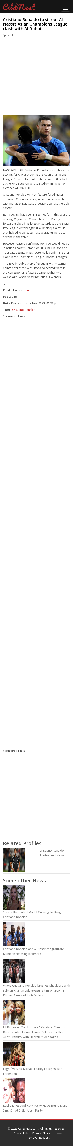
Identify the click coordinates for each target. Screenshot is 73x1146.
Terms (58, 1133)
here (27, 290)
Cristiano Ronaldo (23, 310)
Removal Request (38, 1137)
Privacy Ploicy (41, 1133)
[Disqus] (36, 692)
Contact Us (21, 1133)
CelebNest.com (28, 1128)
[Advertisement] (33, 76)
